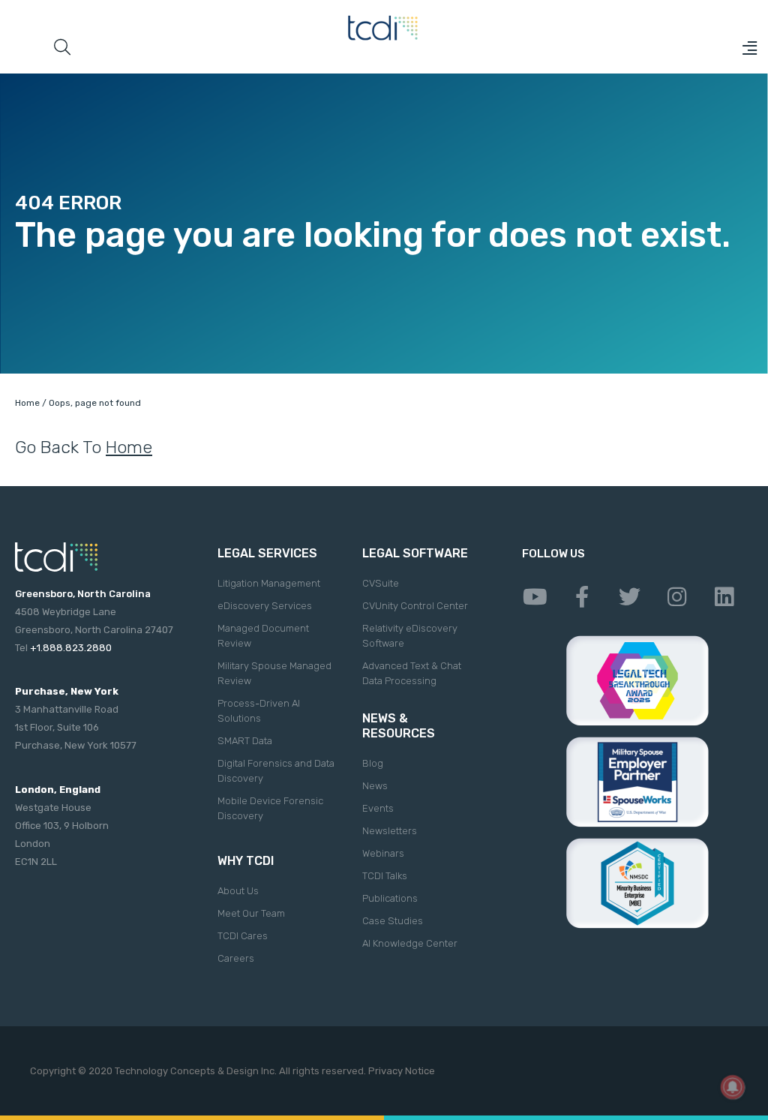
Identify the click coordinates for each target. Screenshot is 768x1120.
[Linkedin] (724, 597)
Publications (390, 898)
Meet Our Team (251, 913)
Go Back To (83, 447)
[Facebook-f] (582, 597)
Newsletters (389, 830)
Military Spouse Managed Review (275, 673)
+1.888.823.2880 (71, 647)
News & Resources (398, 725)
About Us (238, 890)
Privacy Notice (401, 1070)
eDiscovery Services (265, 605)
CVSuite (380, 583)
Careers (236, 958)
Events (378, 808)
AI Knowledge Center (410, 943)
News (375, 785)
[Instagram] (676, 597)
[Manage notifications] (733, 1087)
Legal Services (267, 553)
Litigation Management (269, 583)
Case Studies (392, 920)
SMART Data (245, 740)
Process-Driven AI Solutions (259, 711)
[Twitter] (629, 597)
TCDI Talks (384, 875)
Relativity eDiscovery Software (410, 636)
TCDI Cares (243, 935)
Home (27, 403)
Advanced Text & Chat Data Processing (411, 673)
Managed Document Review (263, 636)
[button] (749, 48)
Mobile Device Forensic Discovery (270, 808)
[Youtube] (534, 597)
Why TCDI (246, 861)
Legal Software (415, 553)
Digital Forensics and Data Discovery (276, 771)
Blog (372, 763)
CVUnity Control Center (415, 605)
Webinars (383, 853)
